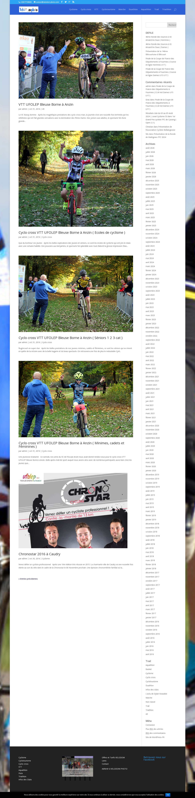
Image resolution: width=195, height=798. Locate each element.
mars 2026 (150, 168)
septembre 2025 (153, 193)
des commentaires (156, 733)
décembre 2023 (152, 278)
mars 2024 (150, 266)
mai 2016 (150, 650)
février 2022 (151, 368)
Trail (156, 9)
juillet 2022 (150, 348)
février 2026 (151, 172)
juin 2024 (149, 254)
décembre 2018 (152, 523)
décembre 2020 (152, 425)
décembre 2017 (152, 572)
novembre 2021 (152, 380)
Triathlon (166, 9)
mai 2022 (150, 356)
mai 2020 (150, 454)
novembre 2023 (152, 282)
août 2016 (150, 638)
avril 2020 (150, 458)
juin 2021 (149, 401)
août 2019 (150, 491)
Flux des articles (154, 729)
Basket (149, 669)
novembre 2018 (152, 527)
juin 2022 (149, 352)
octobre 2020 (151, 433)
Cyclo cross (86, 9)
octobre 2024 (151, 238)
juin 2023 (149, 303)
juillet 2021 (150, 397)
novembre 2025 (152, 184)
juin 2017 (149, 597)
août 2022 (150, 344)
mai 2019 (150, 503)
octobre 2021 (151, 385)
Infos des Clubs (25, 779)
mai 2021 (150, 405)
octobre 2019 (151, 483)
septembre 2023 (153, 291)
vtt (43, 109)
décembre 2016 (152, 621)
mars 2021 (150, 413)
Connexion (150, 725)
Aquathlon (146, 9)
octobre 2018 (151, 531)
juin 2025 (149, 205)
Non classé (150, 702)
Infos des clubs (152, 689)
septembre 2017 (153, 585)
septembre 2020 (153, 438)
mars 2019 (150, 511)
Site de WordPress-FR (155, 737)
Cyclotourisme (108, 9)
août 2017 (150, 589)
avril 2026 (150, 164)
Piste (21, 773)
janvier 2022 (151, 372)
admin (24, 109)
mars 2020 (150, 462)
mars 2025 (150, 217)
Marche (122, 9)
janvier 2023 (151, 323)
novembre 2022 (152, 331)
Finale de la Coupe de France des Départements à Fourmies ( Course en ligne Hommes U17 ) (161, 61)
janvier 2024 (151, 274)
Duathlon (133, 9)
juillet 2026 (150, 152)
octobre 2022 (151, 335)
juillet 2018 (150, 544)
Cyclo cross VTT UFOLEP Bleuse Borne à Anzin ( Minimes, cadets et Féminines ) (71, 445)
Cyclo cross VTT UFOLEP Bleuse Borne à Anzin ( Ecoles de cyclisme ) (72, 232)
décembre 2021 (152, 376)
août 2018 (150, 540)
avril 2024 (150, 262)
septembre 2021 (153, 389)
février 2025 (151, 221)
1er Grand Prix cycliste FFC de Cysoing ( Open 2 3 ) (161, 119)
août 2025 (150, 197)
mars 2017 (150, 609)
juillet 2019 (150, 495)
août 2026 (150, 148)
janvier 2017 (151, 617)
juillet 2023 (150, 299)
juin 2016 (149, 646)
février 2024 (151, 270)
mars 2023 (150, 315)
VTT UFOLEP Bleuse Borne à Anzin (46, 104)
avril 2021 (150, 409)
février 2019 (151, 515)
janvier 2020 (151, 470)
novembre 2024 (152, 233)
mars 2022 (150, 364)
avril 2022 (150, 360)
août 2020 (150, 442)
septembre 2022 (153, 340)
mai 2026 (150, 160)
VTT (96, 9)
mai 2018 (150, 552)
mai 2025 (150, 209)
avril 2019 (150, 507)
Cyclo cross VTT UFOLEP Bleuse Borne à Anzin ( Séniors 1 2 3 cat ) (70, 337)
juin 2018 (149, 548)
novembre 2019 (152, 478)
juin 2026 (149, 156)
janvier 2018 (151, 568)
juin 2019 (149, 499)
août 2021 (150, 393)
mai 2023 (150, 307)
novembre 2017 (152, 576)
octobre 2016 (151, 629)
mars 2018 (150, 560)
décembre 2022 (152, 327)
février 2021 (151, 417)
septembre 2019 (153, 487)
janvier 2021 (151, 421)
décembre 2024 (152, 229)
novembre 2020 (152, 429)
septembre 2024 (153, 242)
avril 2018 (150, 556)
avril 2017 (150, 605)
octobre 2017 (151, 581)
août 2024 (150, 246)
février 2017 (151, 613)
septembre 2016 (153, 634)
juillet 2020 (150, 446)
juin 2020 (149, 450)
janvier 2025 (151, 225)
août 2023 (150, 295)
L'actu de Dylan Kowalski (156, 693)
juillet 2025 (150, 201)
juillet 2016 (150, 642)
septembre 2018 (153, 536)
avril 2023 (150, 311)
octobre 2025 (151, 188)
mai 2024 (150, 258)
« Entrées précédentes (28, 579)
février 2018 (151, 564)
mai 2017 (150, 601)
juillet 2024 (150, 250)
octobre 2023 (151, 286)
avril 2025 (150, 213)
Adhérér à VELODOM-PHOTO (114, 769)
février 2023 (151, 319)
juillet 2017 (150, 593)
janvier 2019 (151, 519)
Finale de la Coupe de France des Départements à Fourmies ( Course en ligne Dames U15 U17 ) (161, 72)
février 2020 (151, 466)
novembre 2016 (152, 625)
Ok (168, 795)
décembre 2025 (152, 180)
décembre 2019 (152, 474)
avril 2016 (150, 654)
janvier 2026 (151, 176)
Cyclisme (73, 9)
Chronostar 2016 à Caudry (39, 554)
